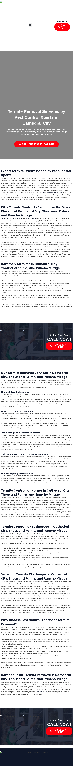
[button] (30, 25)
